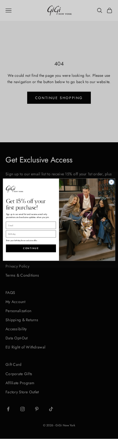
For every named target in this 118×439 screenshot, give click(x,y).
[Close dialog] (111, 181)
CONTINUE (31, 248)
